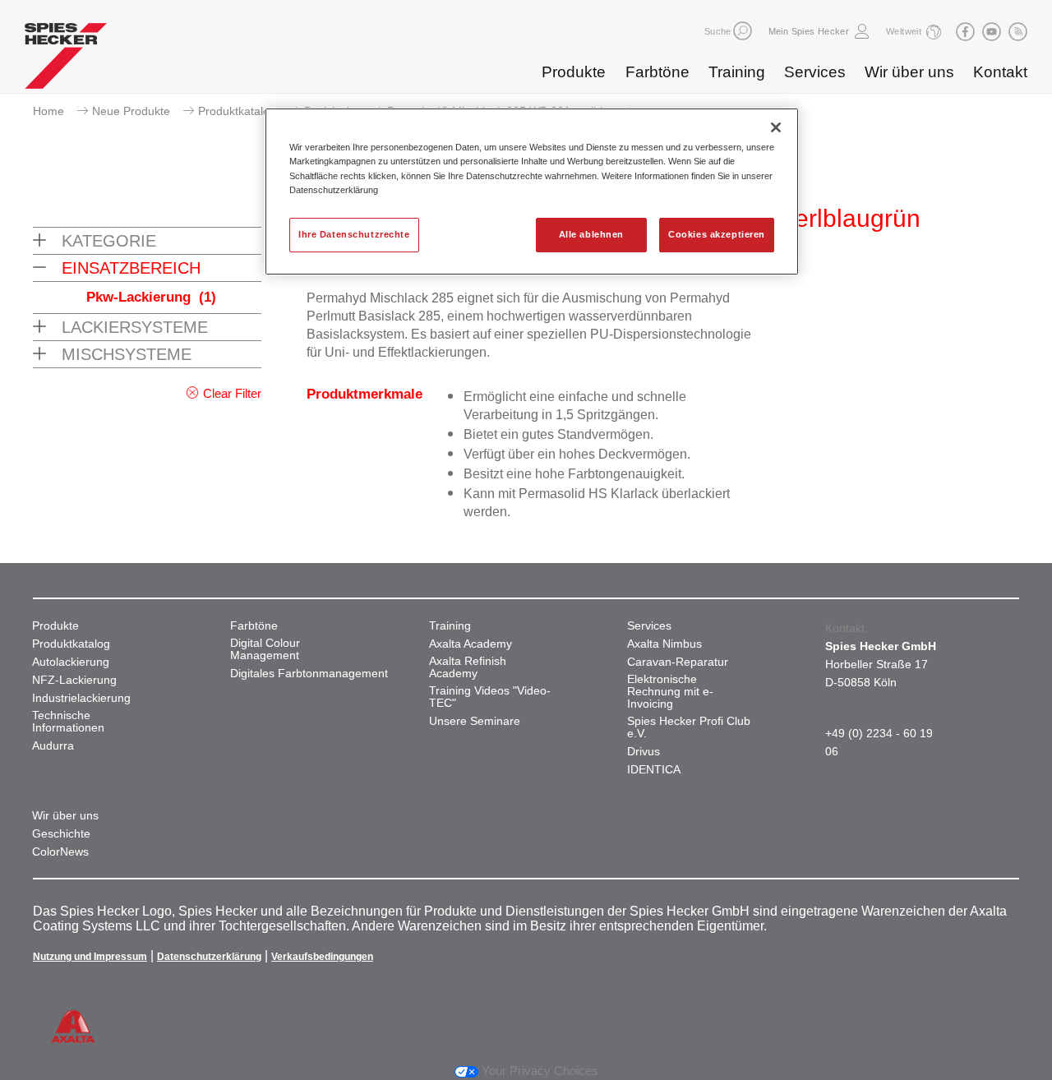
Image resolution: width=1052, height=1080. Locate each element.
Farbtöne (657, 72)
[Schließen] (776, 127)
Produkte (574, 72)
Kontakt (1000, 72)
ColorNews (60, 852)
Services (815, 72)
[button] (742, 30)
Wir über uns (909, 72)
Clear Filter (232, 393)
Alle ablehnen (591, 234)
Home (48, 111)
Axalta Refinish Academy (467, 667)
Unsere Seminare (474, 721)
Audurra (53, 746)
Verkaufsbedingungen (322, 956)
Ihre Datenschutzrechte (354, 234)
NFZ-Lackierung (74, 680)
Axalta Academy (470, 644)
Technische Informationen (68, 721)
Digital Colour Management (265, 649)
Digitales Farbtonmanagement (309, 673)
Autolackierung (70, 662)
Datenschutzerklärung (209, 956)
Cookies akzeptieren (716, 234)
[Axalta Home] (66, 60)
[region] (532, 191)
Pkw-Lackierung (151, 297)
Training (736, 72)
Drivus (643, 751)
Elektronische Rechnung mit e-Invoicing (670, 691)
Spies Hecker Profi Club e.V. (688, 727)
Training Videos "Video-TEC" (490, 697)
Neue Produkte (131, 111)
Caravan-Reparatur (677, 662)
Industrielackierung (81, 698)
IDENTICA (654, 770)
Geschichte (61, 834)
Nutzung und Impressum (90, 956)
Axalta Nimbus (664, 644)
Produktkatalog (237, 111)
